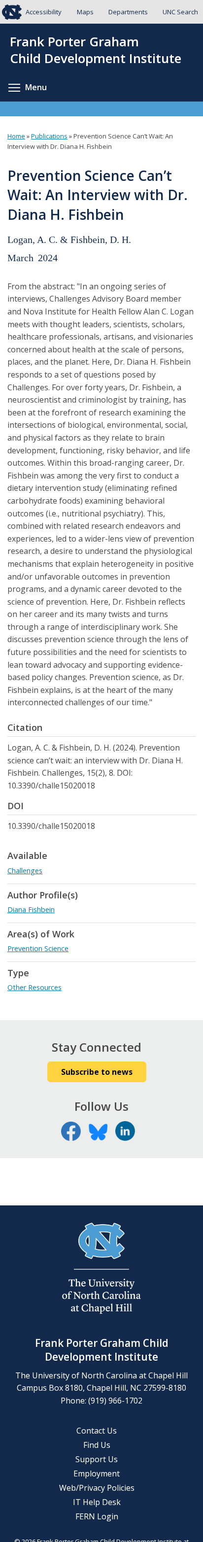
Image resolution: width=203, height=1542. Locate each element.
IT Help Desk (97, 1502)
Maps (85, 11)
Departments (128, 11)
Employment (96, 1473)
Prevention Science (37, 948)
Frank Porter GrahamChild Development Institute (95, 50)
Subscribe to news (97, 1071)
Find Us (96, 1444)
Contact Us (96, 1430)
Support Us (96, 1459)
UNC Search (180, 11)
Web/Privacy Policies (97, 1487)
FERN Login (96, 1516)
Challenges (24, 870)
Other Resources (34, 987)
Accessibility (44, 11)
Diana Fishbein (31, 909)
